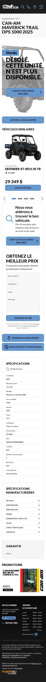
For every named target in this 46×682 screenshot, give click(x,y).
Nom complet (13, 276)
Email (10, 292)
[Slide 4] (32, 198)
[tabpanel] (32, 621)
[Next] (41, 198)
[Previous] (4, 198)
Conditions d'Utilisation (28, 326)
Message (11, 299)
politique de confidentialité (11, 655)
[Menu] (41, 6)
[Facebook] (36, 634)
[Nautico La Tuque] (10, 7)
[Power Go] (23, 672)
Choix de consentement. (19, 657)
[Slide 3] (26, 198)
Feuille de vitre (16, 369)
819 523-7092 (11, 623)
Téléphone (13, 284)
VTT (17, 19)
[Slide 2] (20, 198)
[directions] (35, 7)
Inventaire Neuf (8, 19)
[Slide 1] (14, 198)
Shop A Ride (18, 668)
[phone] (28, 7)
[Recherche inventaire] (22, 7)
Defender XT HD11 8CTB (23, 169)
